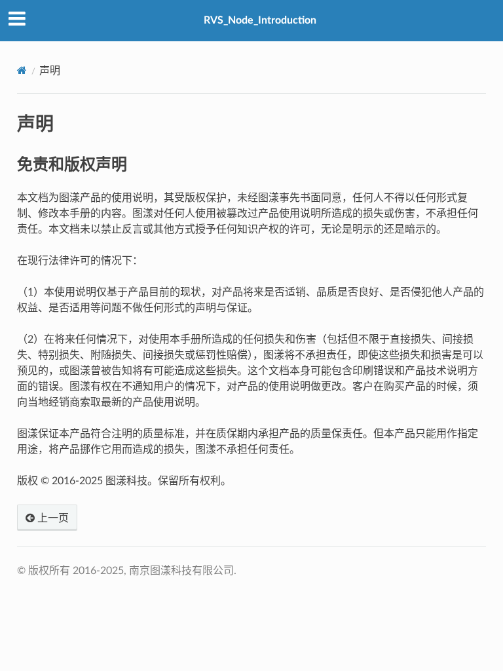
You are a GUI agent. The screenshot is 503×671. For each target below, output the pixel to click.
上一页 (52, 518)
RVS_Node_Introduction (260, 20)
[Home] (22, 70)
